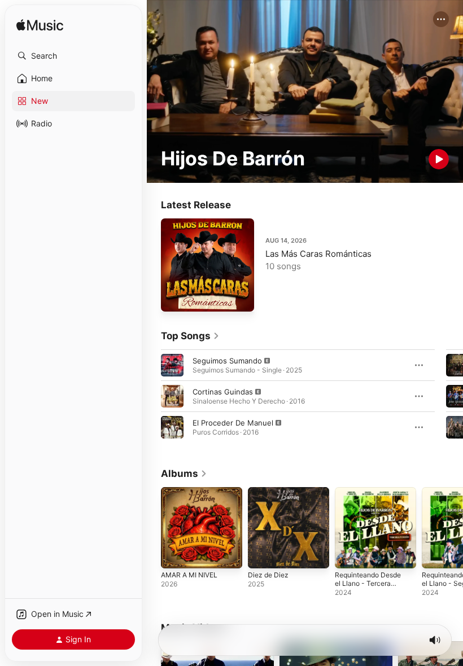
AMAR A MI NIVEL (189, 575)
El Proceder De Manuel (233, 422)
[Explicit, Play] (172, 365)
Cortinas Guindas (223, 391)
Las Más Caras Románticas (318, 253)
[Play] (439, 159)
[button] (73, 55)
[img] (39, 25)
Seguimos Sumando (227, 360)
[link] (190, 336)
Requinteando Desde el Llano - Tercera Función (368, 583)
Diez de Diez (268, 575)
